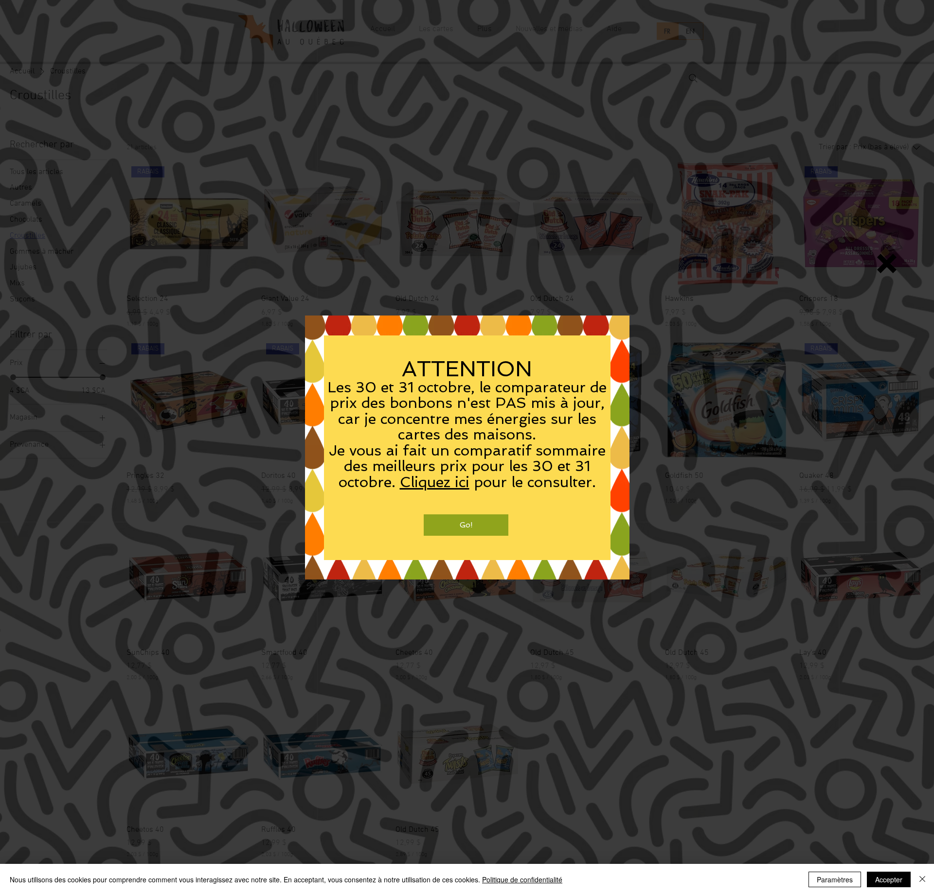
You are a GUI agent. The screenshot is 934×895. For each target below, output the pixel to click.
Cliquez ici (434, 482)
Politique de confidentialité (522, 879)
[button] (887, 263)
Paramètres (835, 879)
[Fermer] (922, 879)
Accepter (888, 879)
